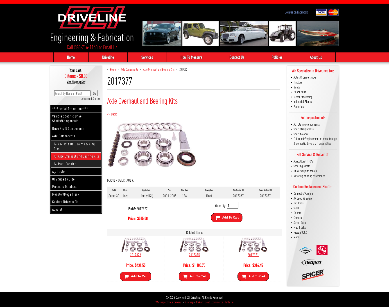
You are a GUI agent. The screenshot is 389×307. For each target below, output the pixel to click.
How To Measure (191, 57)
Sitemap (189, 302)
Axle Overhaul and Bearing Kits (78, 156)
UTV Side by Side (63, 179)
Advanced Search (90, 98)
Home (71, 57)
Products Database (64, 186)
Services (147, 57)
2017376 (135, 254)
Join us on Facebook (296, 12)
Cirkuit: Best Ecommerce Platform (214, 302)
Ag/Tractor (59, 171)
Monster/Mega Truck (65, 194)
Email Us (110, 47)
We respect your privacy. (169, 302)
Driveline (108, 57)
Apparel (57, 209)
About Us (316, 57)
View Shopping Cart (76, 82)
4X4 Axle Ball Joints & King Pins (74, 146)
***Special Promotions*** (70, 108)
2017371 (253, 254)
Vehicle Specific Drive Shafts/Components (67, 118)
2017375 (194, 254)
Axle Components (63, 135)
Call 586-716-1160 (82, 47)
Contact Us (237, 57)
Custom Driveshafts (65, 201)
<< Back (112, 113)
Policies (277, 57)
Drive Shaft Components (68, 128)
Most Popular (67, 163)
